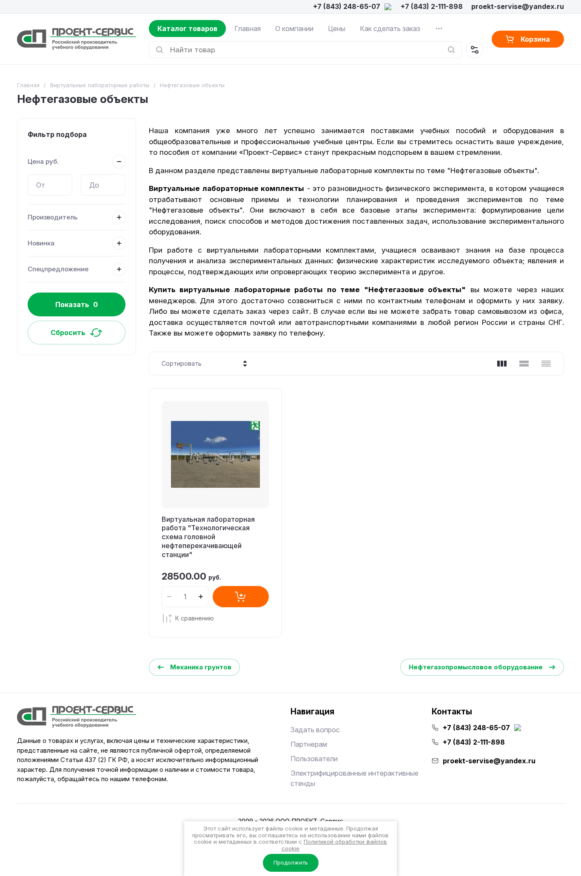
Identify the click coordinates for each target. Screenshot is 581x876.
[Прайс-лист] (546, 363)
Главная (247, 28)
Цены (336, 28)
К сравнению (194, 618)
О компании (294, 28)
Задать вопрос (315, 729)
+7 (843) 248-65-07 (346, 6)
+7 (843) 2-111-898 (432, 6)
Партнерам (308, 744)
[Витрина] (502, 363)
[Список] (524, 363)
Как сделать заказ (390, 28)
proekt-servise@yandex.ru (517, 6)
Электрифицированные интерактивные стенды (354, 778)
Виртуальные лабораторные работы (99, 85)
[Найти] (451, 49)
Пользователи (314, 758)
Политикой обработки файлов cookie (334, 845)
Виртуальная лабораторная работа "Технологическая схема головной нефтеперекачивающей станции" (208, 537)
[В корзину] (241, 596)
